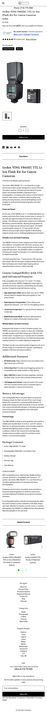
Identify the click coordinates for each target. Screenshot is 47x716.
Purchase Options (23, 592)
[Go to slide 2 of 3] (22, 570)
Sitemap (23, 601)
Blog (23, 599)
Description (23, 156)
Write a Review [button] (31, 39)
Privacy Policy (23, 589)
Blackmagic (23, 646)
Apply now (18, 34)
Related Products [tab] (23, 522)
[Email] (7, 147)
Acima (19, 49)
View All (23, 656)
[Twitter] (15, 147)
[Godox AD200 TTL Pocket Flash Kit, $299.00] (33, 540)
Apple (23, 612)
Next (41, 546)
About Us (23, 587)
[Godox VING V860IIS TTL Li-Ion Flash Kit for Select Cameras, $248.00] (12, 540)
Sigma (23, 637)
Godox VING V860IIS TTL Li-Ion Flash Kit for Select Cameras (12, 560)
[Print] (11, 147)
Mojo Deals (23, 621)
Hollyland (23, 651)
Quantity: (23, 127)
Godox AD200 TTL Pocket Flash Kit (33, 558)
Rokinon (23, 632)
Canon (23, 639)
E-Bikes (23, 617)
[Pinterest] (19, 147)
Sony (23, 634)
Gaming (23, 619)
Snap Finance (8, 49)
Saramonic (23, 649)
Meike (23, 642)
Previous (3, 546)
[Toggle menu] (3, 3)
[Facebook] (3, 147)
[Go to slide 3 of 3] (26, 570)
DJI (23, 653)
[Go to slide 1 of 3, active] (19, 570)
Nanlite (23, 644)
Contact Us (23, 596)
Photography (23, 614)
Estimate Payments (31, 34)
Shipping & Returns (23, 594)
